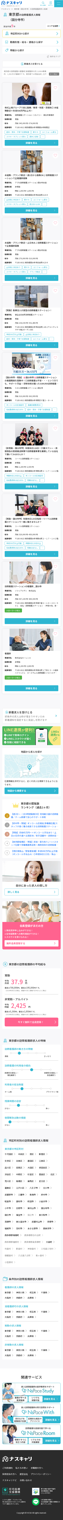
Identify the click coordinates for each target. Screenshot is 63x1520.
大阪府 (8, 1297)
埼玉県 (33, 1292)
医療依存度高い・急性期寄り (51, 1074)
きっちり (47, 1056)
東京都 (8, 1292)
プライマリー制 (52, 1091)
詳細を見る (31, 143)
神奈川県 (20, 1292)
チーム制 (8, 1091)
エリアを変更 (52, 26)
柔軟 (6, 1056)
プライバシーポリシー (41, 1474)
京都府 (19, 1297)
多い (47, 1108)
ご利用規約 (7, 1467)
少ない (7, 1108)
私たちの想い (22, 1467)
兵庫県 (31, 1297)
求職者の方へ (37, 1467)
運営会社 (24, 1474)
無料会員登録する (15, 943)
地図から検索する (16, 790)
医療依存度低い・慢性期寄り (12, 1074)
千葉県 (44, 1292)
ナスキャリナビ (9, 1480)
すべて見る (53, 74)
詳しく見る (13, 892)
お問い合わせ (26, 1480)
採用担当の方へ (9, 1474)
